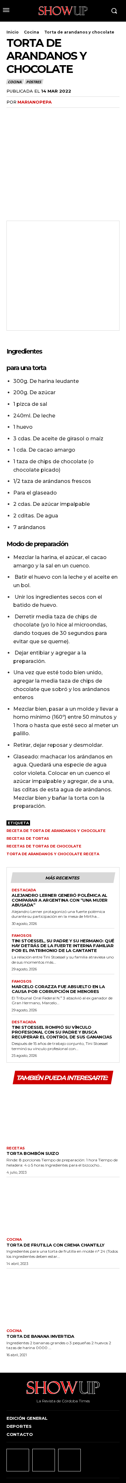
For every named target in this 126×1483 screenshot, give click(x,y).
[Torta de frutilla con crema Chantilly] (63, 1205)
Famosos (22, 936)
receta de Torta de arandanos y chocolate (56, 830)
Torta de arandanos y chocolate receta (52, 854)
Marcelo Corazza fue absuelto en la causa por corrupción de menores (58, 989)
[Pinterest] (42, 115)
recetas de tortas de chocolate (43, 846)
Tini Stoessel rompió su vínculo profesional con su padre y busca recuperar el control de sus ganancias (62, 1032)
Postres (33, 81)
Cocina (31, 32)
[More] (72, 115)
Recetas (15, 1148)
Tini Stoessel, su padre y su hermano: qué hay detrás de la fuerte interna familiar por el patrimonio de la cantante (63, 945)
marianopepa (34, 102)
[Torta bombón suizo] (63, 1114)
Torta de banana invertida (40, 1336)
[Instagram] (43, 1460)
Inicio (12, 32)
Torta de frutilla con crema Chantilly (55, 1245)
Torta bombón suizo (32, 1153)
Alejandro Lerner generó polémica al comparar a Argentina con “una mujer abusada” (60, 900)
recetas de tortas (27, 838)
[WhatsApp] (57, 115)
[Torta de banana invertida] (63, 1297)
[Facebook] (12, 115)
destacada (24, 890)
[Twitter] (27, 115)
